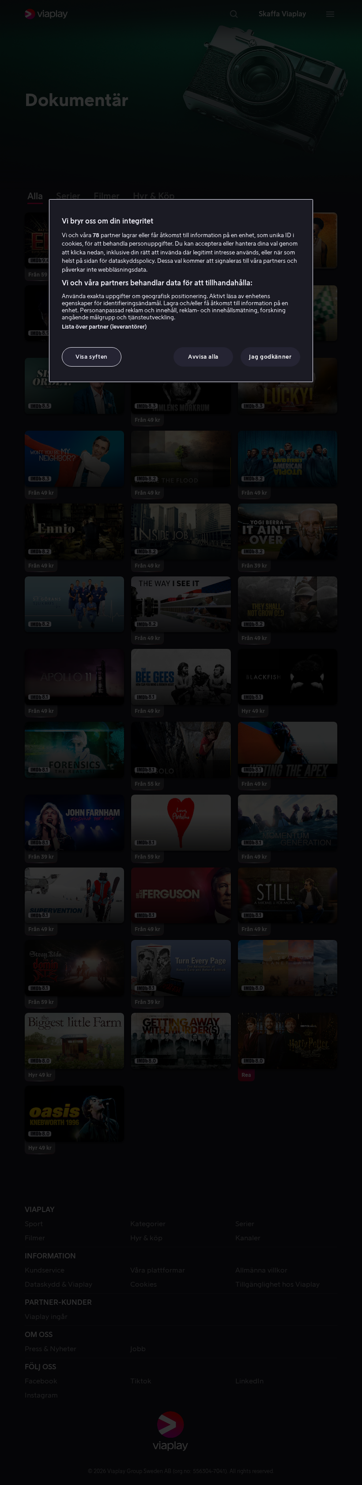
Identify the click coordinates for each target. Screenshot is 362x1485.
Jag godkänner (270, 357)
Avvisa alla (203, 357)
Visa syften (91, 357)
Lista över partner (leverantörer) (104, 327)
